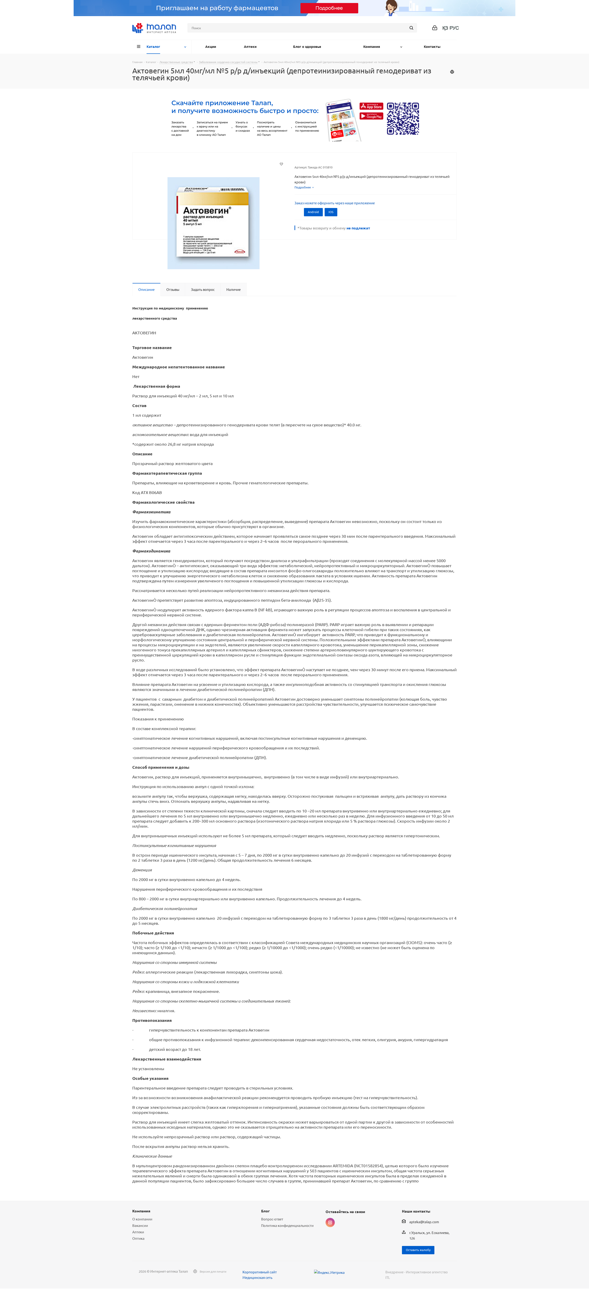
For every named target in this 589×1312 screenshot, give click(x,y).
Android (313, 212)
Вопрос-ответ (272, 1219)
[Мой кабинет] (434, 28)
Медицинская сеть (257, 1277)
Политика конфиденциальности (287, 1225)
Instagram (330, 1222)
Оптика (138, 1238)
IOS (331, 212)
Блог (265, 1210)
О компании (142, 1219)
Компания (141, 1210)
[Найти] (411, 27)
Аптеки (138, 1232)
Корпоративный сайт (260, 1272)
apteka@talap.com (424, 1222)
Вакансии (140, 1225)
